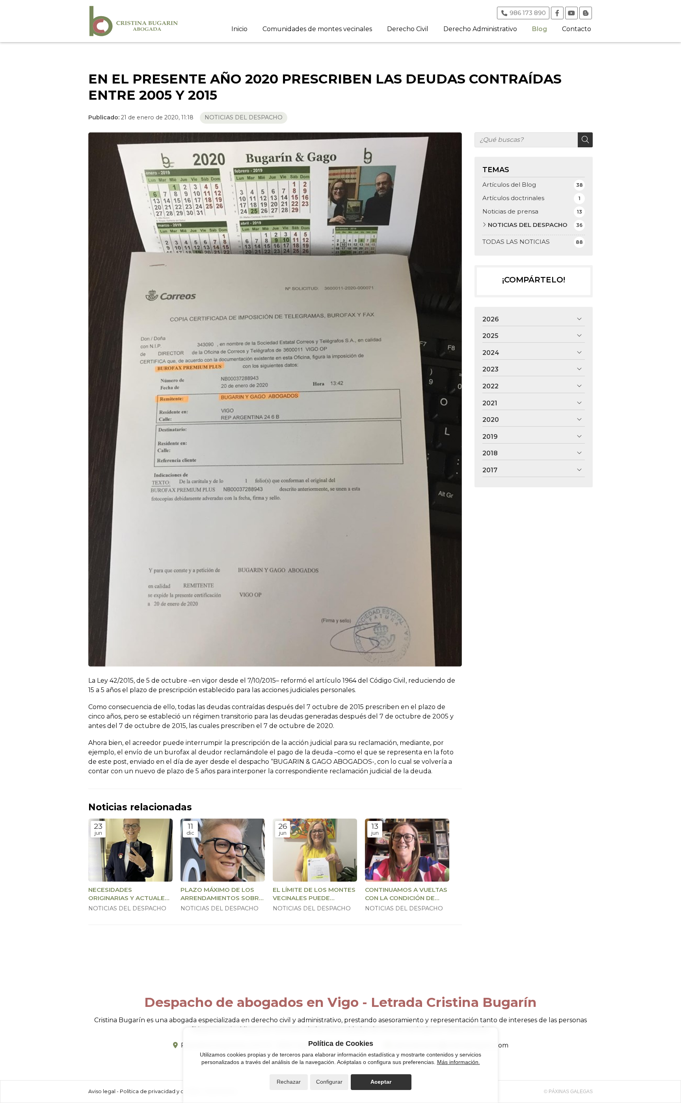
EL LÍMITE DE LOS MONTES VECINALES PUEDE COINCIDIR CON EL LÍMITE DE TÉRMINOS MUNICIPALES (314, 894)
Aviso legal (101, 1091)
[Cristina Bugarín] (133, 21)
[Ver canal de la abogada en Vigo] (571, 13)
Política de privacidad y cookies (160, 1091)
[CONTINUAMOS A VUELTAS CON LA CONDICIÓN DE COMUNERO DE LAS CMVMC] (407, 850)
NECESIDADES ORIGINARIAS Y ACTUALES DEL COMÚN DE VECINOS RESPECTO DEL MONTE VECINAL (128, 894)
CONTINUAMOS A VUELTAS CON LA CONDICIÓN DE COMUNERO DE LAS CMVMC (406, 894)
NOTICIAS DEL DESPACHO (244, 117)
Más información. (458, 1062)
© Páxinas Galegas (568, 1091)
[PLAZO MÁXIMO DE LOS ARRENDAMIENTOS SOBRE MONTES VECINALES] (222, 850)
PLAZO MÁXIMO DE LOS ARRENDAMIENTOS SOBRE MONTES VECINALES (221, 894)
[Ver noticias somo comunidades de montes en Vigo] (585, 13)
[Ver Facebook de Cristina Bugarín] (557, 13)
